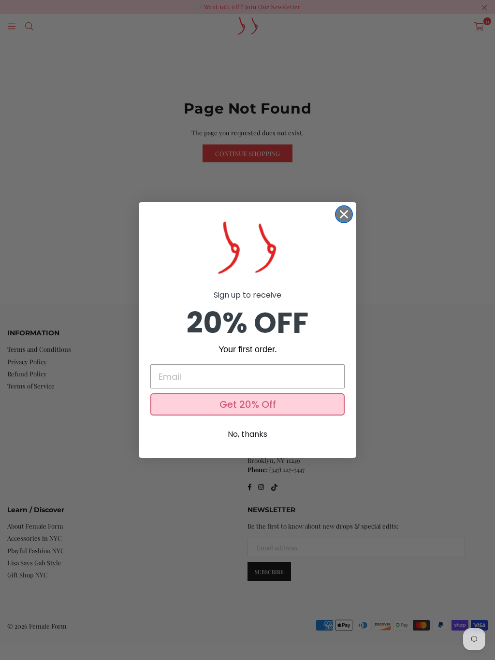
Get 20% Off (247, 404)
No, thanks (247, 434)
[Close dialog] (343, 214)
